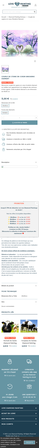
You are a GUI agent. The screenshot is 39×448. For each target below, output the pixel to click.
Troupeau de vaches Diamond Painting (28, 342)
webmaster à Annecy (26, 436)
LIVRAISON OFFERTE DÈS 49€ (29, 371)
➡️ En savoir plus (9, 375)
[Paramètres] (36, 5)
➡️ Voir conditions (29, 380)
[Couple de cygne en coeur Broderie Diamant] (35, 61)
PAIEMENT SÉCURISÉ (10, 370)
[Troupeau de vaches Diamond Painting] (29, 326)
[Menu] (3, 5)
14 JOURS (10, 395)
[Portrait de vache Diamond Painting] (10, 326)
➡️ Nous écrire (29, 400)
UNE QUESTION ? (29, 395)
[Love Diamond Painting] (19, 5)
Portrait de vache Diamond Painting (10, 342)
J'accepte (29, 442)
